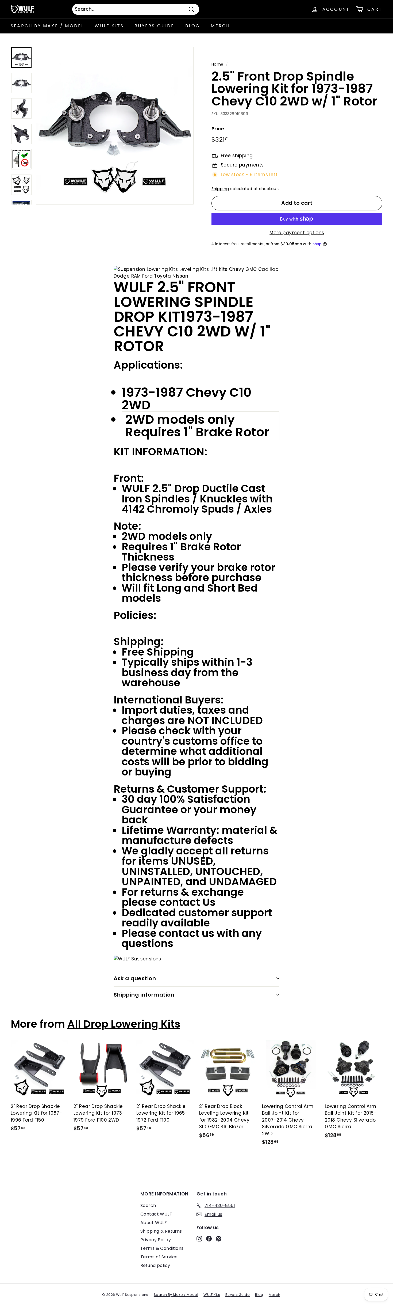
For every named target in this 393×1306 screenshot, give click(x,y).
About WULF (153, 1223)
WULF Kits (109, 26)
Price (217, 128)
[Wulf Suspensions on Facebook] (209, 1238)
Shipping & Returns (161, 1231)
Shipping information (144, 994)
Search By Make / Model (47, 26)
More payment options (296, 232)
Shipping (220, 188)
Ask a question (135, 978)
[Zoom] (114, 125)
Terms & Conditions (162, 1248)
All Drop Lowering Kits (123, 1024)
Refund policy (155, 1265)
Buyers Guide (154, 26)
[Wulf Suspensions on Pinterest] (218, 1238)
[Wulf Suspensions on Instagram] (199, 1238)
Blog (192, 26)
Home (217, 64)
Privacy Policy (155, 1240)
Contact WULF (156, 1214)
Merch (220, 26)
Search (148, 1205)
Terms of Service (159, 1257)
